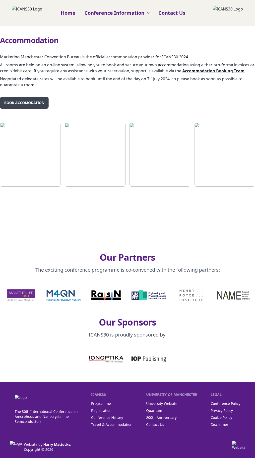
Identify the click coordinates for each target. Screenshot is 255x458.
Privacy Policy (222, 410)
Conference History (107, 417)
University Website (161, 403)
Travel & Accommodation (111, 424)
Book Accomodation (24, 102)
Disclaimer (219, 424)
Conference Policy (225, 403)
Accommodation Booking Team (213, 71)
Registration (101, 410)
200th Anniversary (161, 417)
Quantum (154, 410)
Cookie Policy (221, 417)
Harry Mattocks (56, 444)
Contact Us (171, 12)
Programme (101, 403)
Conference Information (114, 12)
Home (68, 12)
